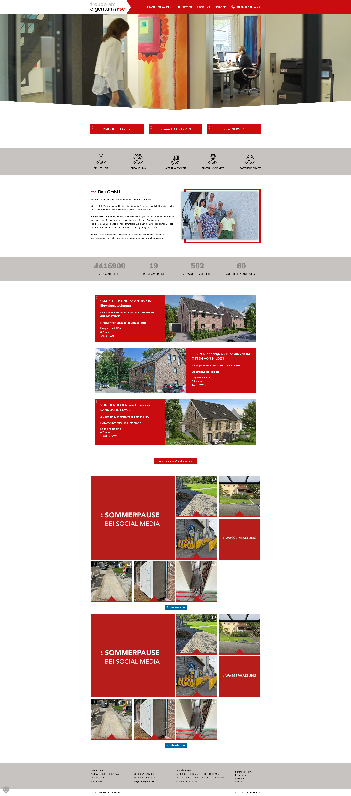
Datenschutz (116, 792)
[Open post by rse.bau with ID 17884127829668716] (196, 496)
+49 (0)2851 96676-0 (248, 7)
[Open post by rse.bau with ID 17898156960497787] (239, 496)
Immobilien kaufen (158, 7)
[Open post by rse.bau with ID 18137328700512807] (111, 581)
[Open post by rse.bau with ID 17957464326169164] (133, 518)
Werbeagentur (254, 792)
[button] (6, 790)
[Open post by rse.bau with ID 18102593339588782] (196, 539)
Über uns (203, 7)
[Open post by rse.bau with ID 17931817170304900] (154, 581)
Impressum (104, 792)
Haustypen (184, 7)
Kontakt (240, 781)
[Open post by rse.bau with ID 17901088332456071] (196, 581)
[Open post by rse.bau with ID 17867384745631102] (239, 539)
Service (220, 7)
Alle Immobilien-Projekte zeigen (175, 461)
